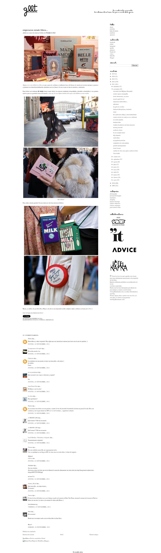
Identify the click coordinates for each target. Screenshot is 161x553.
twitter (111, 44)
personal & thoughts (115, 196)
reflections (116, 104)
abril (115, 172)
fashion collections (115, 203)
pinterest (112, 50)
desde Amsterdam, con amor (121, 96)
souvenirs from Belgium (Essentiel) (122, 91)
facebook (112, 42)
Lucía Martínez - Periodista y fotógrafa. (39, 437)
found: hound (117, 148)
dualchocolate (117, 122)
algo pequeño (117, 135)
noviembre (117, 89)
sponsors (112, 35)
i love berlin (116, 153)
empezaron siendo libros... (35, 30)
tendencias (50, 319)
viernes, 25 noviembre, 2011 (39, 507)
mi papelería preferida (119, 140)
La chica (30, 396)
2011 (113, 84)
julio (115, 164)
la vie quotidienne (33, 372)
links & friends (114, 31)
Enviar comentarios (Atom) (37, 538)
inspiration (113, 198)
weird (114, 112)
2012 (113, 81)
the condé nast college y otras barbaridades (124, 114)
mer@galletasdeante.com (117, 299)
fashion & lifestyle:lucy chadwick (122, 109)
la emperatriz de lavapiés (34, 348)
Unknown (30, 358)
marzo (115, 175)
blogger (112, 58)
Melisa (30, 338)
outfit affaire (116, 138)
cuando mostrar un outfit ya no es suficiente (125, 117)
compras (42, 319)
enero (115, 180)
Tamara (30, 495)
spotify (112, 48)
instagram (112, 46)
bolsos (35, 319)
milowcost (31, 458)
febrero (116, 177)
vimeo (111, 54)
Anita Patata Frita (32, 386)
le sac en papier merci (119, 132)
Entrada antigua (94, 534)
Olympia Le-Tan (50, 33)
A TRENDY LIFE (33, 418)
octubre (116, 156)
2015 (113, 74)
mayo (115, 169)
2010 (113, 183)
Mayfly (30, 406)
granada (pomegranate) (119, 145)
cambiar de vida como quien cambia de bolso (125, 151)
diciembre (116, 86)
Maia (29, 511)
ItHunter (41, 313)
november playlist (118, 120)
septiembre (117, 159)
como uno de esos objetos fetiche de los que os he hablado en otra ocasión (68, 93)
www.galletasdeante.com (116, 291)
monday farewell (117, 127)
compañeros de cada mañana (121, 143)
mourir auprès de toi (118, 99)
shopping (112, 199)
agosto (115, 162)
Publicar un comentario (29, 531)
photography (113, 194)
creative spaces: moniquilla (120, 94)
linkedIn (112, 56)
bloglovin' (113, 52)
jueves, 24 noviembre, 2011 (39, 344)
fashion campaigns (115, 205)
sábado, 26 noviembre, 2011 (39, 527)
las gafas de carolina (118, 107)
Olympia (40, 203)
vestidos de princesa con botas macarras (124, 125)
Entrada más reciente (28, 534)
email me (112, 33)
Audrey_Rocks (32, 483)
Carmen (30, 447)
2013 (113, 79)
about (111, 27)
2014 (113, 76)
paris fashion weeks (115, 207)
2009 (113, 186)
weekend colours (117, 130)
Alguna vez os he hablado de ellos (32, 85)
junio (115, 167)
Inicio (61, 534)
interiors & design (115, 201)
